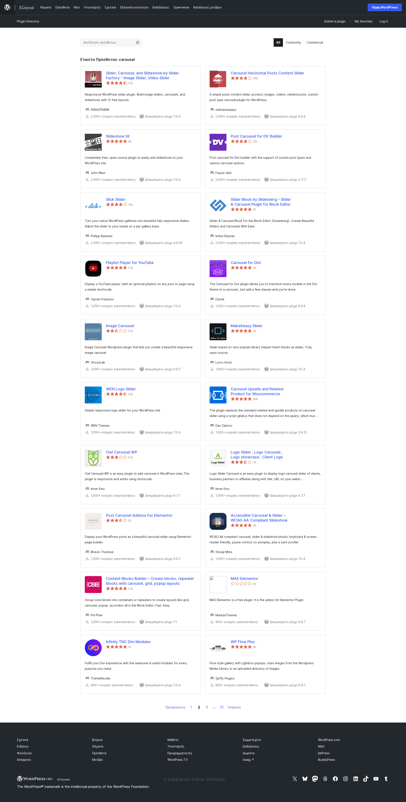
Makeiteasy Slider (247, 326)
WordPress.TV (177, 759)
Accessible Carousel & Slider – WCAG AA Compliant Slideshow (259, 517)
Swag (248, 759)
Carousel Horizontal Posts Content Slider (267, 73)
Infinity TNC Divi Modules (128, 641)
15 (222, 707)
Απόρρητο (24, 759)
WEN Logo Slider (121, 389)
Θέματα (97, 746)
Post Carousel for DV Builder (256, 136)
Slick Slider (115, 199)
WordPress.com (329, 740)
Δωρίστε (249, 753)
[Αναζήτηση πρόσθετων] (137, 42)
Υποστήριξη (175, 746)
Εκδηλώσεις (251, 746)
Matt (321, 746)
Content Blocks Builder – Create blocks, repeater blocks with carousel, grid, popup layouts (150, 581)
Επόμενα (234, 707)
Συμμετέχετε (252, 740)
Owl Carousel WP (121, 452)
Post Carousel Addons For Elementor (139, 515)
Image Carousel (120, 326)
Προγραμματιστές (179, 753)
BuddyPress (326, 759)
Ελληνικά (63, 779)
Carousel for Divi (246, 262)
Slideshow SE (118, 136)
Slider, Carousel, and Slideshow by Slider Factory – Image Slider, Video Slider (142, 75)
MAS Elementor (244, 578)
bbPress (324, 753)
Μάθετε (172, 740)
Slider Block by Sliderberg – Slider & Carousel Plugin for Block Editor (261, 201)
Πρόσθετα (99, 753)
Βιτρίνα (97, 740)
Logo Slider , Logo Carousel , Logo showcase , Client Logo (257, 454)
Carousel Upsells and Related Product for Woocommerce (257, 391)
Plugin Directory (28, 21)
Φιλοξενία (24, 753)
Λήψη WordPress (385, 7)
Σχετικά (22, 740)
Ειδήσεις (23, 746)
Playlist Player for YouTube (130, 262)
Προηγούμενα (175, 707)
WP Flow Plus (243, 641)
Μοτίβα (97, 759)
